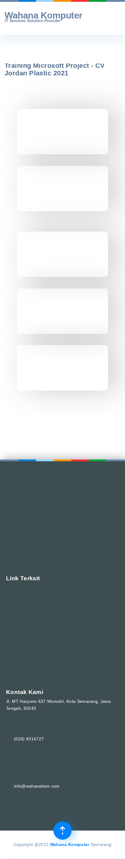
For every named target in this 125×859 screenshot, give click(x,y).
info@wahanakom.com (37, 786)
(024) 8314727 (29, 738)
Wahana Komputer (70, 844)
